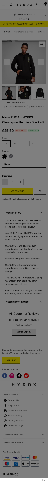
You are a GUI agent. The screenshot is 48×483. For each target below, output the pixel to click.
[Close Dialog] (44, 480)
